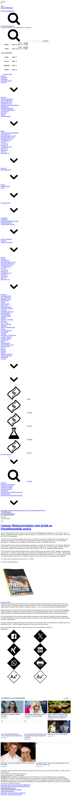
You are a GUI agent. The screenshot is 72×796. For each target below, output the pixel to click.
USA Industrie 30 (5, 140)
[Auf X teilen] (40, 642)
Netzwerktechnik (5, 346)
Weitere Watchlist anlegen (8, 484)
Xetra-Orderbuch (14, 785)
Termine (3, 114)
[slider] (3, 519)
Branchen (3, 168)
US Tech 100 (4, 144)
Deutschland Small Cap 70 (8, 136)
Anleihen (29, 412)
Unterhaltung (4, 357)
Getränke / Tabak (5, 316)
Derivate (29, 426)
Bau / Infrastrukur (6, 297)
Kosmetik (3, 333)
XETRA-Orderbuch (6, 239)
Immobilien (4, 326)
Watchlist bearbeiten (6, 489)
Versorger (3, 359)
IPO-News (4, 113)
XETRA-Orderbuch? (7, 242)
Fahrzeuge (3, 310)
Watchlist (29, 481)
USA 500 (3, 142)
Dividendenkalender (6, 222)
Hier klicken (4, 629)
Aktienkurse (4, 218)
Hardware (3, 321)
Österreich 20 (4, 150)
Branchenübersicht (6, 170)
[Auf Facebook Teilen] (14, 642)
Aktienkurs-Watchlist (6, 487)
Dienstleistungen (5, 304)
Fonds (28, 399)
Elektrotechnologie (6, 307)
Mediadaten (18, 789)
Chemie (3, 302)
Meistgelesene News (6, 103)
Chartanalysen (5, 111)
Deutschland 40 (5, 134)
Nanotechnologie (5, 343)
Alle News (4, 82)
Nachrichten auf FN (6, 81)
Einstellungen (4, 490)
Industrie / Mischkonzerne (8, 327)
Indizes (3, 131)
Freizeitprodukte (5, 313)
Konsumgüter (4, 332)
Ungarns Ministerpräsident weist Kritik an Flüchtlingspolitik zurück (26, 527)
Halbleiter (3, 318)
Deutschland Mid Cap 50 (8, 137)
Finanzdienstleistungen (7, 311)
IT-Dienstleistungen (6, 330)
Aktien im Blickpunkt (7, 99)
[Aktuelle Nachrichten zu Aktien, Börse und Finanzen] (7, 11)
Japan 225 (3, 151)
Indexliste (3, 259)
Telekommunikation (6, 355)
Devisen (29, 453)
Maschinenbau (5, 340)
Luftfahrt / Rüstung (6, 338)
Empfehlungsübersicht (7, 108)
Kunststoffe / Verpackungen (8, 335)
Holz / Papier (4, 322)
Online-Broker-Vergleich (7, 224)
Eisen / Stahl (4, 305)
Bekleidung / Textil (6, 299)
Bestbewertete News (6, 102)
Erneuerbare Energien (7, 308)
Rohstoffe (3, 351)
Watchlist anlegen (5, 494)
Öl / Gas (3, 348)
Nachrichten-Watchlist (7, 486)
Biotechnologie (5, 300)
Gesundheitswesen (6, 315)
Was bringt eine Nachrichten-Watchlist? (12, 492)
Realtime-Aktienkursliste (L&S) (9, 221)
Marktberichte (4, 107)
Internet (3, 329)
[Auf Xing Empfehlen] (14, 656)
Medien (3, 185)
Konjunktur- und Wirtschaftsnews (10, 105)
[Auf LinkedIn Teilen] (40, 656)
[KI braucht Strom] (17, 600)
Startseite (3, 76)
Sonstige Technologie (7, 354)
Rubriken (3, 97)
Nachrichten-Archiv (10, 788)
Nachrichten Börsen (6, 786)
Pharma (3, 349)
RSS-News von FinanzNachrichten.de (11, 794)
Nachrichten (4, 77)
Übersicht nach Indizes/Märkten (9, 133)
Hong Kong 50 (5, 153)
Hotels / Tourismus (6, 324)
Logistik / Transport (6, 337)
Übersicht (3, 241)
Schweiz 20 (4, 148)
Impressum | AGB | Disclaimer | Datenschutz (13, 793)
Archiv (3, 188)
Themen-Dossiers (5, 116)
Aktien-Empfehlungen (18, 786)
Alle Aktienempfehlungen (8, 110)
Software (3, 352)
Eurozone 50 (4, 145)
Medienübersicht (5, 186)
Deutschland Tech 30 (6, 139)
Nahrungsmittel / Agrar (7, 344)
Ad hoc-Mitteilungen (7, 8)
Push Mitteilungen (6, 512)
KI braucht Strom (5, 602)
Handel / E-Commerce (7, 319)
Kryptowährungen (6, 454)
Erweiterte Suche (7, 74)
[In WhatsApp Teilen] (14, 669)
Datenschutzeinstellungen (7, 789)
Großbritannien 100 (6, 147)
